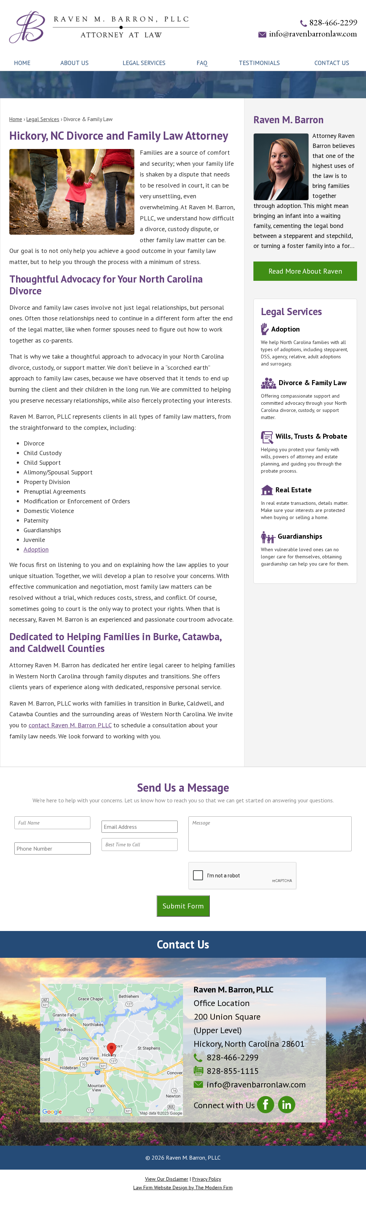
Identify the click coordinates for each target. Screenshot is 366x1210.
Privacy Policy (206, 1179)
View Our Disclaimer (166, 1179)
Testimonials (259, 63)
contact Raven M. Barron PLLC (70, 725)
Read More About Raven (305, 271)
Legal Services (144, 63)
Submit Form (183, 906)
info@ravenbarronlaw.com (313, 33)
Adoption (36, 549)
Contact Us (332, 63)
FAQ (202, 63)
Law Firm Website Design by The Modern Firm (183, 1187)
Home (22, 63)
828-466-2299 (333, 22)
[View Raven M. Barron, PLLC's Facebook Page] (266, 1106)
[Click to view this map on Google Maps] (111, 1050)
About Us (74, 63)
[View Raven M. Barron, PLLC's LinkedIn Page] (287, 1106)
